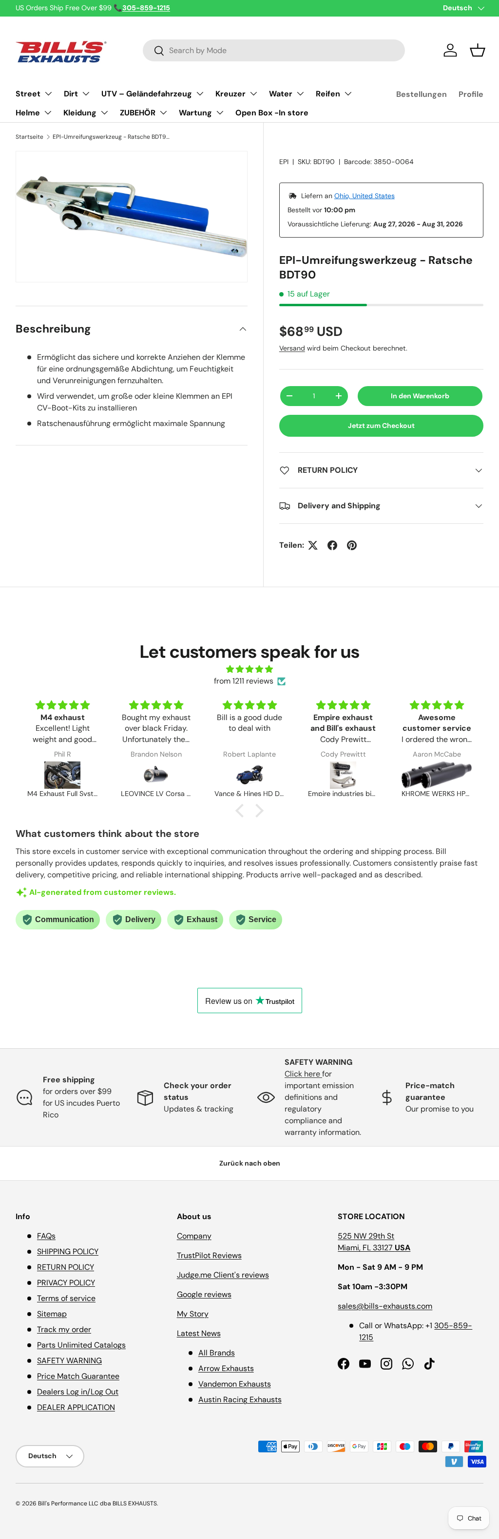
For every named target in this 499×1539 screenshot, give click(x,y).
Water (280, 94)
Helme (28, 113)
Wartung (195, 113)
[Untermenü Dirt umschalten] (86, 93)
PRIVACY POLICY (66, 1283)
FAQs (46, 1236)
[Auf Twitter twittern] (313, 545)
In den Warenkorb (420, 395)
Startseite (29, 137)
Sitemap (52, 1314)
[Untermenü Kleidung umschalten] (104, 112)
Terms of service (66, 1298)
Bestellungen (421, 94)
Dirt (71, 94)
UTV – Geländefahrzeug (146, 94)
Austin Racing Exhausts (240, 1399)
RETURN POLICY (65, 1267)
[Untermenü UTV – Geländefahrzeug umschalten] (200, 93)
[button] (477, 50)
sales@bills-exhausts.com (385, 1306)
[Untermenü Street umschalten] (48, 93)
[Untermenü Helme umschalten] (48, 112)
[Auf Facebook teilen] (332, 545)
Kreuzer (230, 94)
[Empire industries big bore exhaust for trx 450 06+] (343, 775)
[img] (249, 669)
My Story (193, 1314)
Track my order (64, 1329)
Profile (471, 94)
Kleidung (79, 113)
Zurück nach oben (249, 1163)
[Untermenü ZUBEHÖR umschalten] (163, 112)
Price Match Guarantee (78, 1376)
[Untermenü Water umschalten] (300, 93)
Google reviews (204, 1294)
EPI (283, 161)
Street (28, 94)
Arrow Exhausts (226, 1368)
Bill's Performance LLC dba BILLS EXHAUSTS (97, 1503)
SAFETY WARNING (69, 1360)
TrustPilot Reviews (209, 1255)
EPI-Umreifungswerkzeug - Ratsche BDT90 (111, 137)
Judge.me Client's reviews (223, 1275)
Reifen (328, 94)
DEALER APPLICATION (76, 1407)
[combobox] (274, 50)
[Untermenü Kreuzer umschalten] (253, 93)
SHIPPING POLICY (67, 1251)
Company (194, 1236)
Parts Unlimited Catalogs (81, 1345)
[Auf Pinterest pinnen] (352, 545)
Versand (292, 348)
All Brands (216, 1353)
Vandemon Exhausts (234, 1384)
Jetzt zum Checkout (381, 425)
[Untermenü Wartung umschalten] (220, 112)
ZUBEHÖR (137, 113)
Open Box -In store (271, 113)
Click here (303, 1074)
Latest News (199, 1333)
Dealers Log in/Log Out (77, 1392)
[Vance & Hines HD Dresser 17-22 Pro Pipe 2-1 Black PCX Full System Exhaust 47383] (249, 775)
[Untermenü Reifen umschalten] (348, 93)
